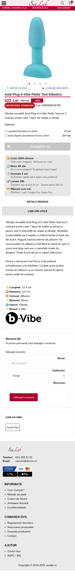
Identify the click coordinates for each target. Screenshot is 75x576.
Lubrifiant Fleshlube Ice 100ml (23, 131)
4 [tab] (46, 84)
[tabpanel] (37, 47)
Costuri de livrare (17, 498)
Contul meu (14, 551)
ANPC (10, 555)
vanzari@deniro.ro (26, 460)
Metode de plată (16, 494)
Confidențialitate (16, 507)
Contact (11, 535)
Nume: (62, 358)
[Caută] (62, 3)
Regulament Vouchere (20, 522)
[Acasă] (39, 3)
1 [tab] (29, 84)
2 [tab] (35, 84)
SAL (19, 555)
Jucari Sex (13, 427)
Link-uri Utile (37, 211)
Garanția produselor (19, 531)
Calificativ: (59, 370)
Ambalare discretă (17, 503)
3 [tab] (40, 84)
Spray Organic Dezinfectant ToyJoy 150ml (28, 135)
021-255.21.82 (23, 457)
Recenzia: (59, 382)
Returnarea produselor (20, 527)
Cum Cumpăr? (15, 490)
